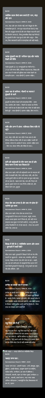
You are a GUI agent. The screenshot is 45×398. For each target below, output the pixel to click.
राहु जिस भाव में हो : (12, 323)
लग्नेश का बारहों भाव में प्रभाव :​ (17, 285)
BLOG (7, 11)
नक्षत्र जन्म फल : (12, 358)
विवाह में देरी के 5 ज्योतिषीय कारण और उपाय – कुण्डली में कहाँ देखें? (22, 245)
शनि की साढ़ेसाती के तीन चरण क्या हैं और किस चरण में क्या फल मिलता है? (21, 163)
